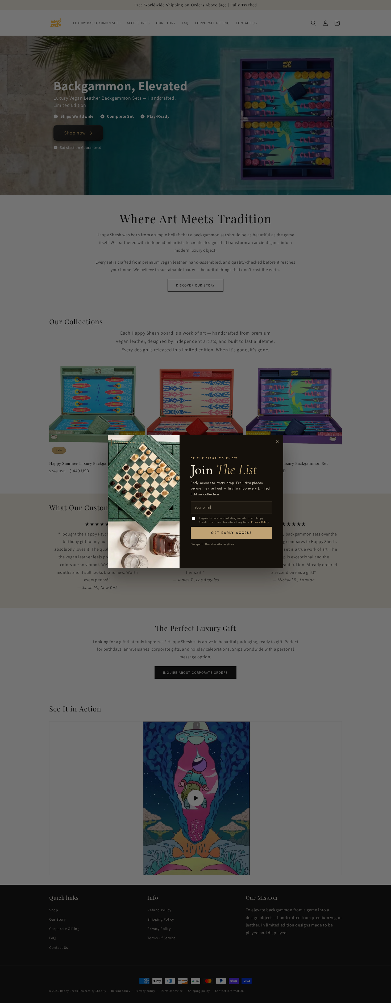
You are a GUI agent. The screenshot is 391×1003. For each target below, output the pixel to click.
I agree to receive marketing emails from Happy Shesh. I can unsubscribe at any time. (234, 520)
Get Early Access (231, 532)
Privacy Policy (260, 522)
